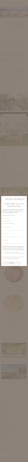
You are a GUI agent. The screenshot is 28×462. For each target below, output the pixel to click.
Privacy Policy (20, 257)
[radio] (14, 218)
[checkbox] (14, 221)
